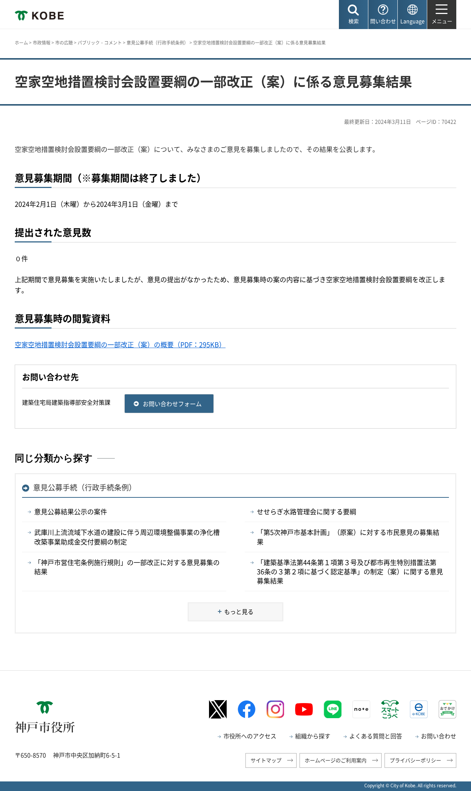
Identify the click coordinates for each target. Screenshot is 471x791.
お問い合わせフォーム (172, 403)
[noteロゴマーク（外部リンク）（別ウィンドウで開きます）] (361, 709)
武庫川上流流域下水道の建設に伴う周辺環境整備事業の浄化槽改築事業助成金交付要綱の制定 (127, 536)
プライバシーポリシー (415, 760)
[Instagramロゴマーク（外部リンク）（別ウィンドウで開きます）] (275, 709)
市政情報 (41, 42)
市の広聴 (64, 42)
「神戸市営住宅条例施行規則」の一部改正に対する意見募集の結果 (127, 567)
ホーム (21, 42)
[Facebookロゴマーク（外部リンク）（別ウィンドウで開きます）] (246, 709)
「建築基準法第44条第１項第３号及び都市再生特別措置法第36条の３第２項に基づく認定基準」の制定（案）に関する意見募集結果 (350, 571)
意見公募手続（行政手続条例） (157, 42)
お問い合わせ (438, 736)
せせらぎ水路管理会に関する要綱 (306, 512)
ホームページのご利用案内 (335, 760)
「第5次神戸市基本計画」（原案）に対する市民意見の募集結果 (348, 536)
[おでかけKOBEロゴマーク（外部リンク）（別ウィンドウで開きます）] (447, 709)
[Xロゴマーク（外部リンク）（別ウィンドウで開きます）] (218, 709)
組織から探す (312, 736)
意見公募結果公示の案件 (70, 512)
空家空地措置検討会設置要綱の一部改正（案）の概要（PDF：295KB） (120, 345)
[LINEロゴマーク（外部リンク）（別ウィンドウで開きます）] (332, 709)
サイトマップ (266, 760)
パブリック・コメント (100, 42)
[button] (353, 14)
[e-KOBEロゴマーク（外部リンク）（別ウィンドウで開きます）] (419, 709)
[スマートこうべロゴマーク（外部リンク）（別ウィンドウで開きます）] (390, 709)
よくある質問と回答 (375, 736)
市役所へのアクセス (249, 736)
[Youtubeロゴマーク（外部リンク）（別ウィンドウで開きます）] (304, 709)
